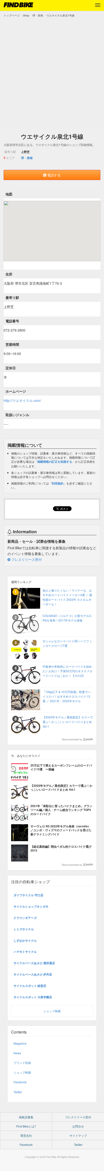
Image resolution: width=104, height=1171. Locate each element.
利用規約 (57, 483)
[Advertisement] (52, 72)
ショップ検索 (52, 1011)
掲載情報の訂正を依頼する (54, 461)
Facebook (20, 1082)
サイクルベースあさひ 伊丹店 (33, 974)
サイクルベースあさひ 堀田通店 (34, 963)
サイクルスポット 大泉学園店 (33, 997)
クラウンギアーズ (25, 918)
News (17, 1053)
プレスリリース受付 (26, 559)
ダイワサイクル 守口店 (28, 895)
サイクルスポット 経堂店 (30, 985)
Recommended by (72, 739)
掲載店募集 (26, 1117)
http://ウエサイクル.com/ (22, 400)
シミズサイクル (24, 929)
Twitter (18, 1092)
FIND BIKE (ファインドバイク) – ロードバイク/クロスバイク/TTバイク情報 (18, 4)
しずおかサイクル (25, 940)
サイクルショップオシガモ (31, 906)
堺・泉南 (27, 158)
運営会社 (26, 1135)
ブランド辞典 (22, 1063)
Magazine (20, 1043)
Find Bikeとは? (26, 1126)
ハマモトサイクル (25, 951)
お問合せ (78, 1126)
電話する (53, 175)
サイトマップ (78, 1135)
